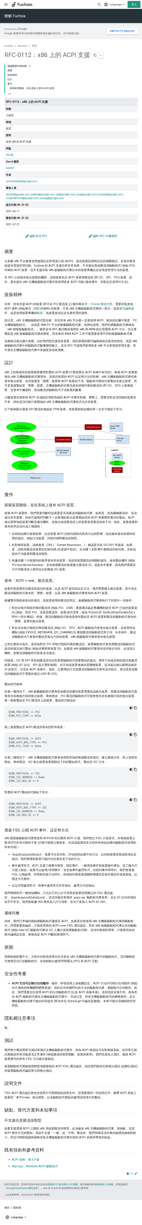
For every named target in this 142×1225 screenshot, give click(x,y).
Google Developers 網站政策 (22, 1188)
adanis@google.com (43, 194)
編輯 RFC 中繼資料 (102, 236)
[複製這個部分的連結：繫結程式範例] (26, 684)
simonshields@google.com (21, 181)
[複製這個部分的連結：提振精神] (25, 295)
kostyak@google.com (110, 194)
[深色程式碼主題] (131, 708)
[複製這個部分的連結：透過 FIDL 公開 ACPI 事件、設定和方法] (72, 830)
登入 (134, 4)
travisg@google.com (52, 198)
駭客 (40, 313)
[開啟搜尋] (99, 4)
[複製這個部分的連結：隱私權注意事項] (39, 1018)
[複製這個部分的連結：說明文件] (25, 1084)
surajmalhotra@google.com (22, 198)
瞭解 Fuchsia (14, 16)
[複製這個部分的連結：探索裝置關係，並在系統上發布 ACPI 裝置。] (81, 505)
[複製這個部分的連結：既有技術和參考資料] (47, 1150)
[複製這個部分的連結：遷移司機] (23, 913)
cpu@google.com (86, 194)
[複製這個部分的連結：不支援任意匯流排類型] (45, 1121)
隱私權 (17, 1207)
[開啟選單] (6, 4)
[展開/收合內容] (29, 66)
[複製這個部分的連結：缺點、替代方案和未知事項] (61, 1110)
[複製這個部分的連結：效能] (17, 947)
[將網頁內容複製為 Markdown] (95, 55)
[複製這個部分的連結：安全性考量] (30, 974)
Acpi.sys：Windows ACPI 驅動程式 (35, 1166)
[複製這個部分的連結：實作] (17, 495)
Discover (22, 45)
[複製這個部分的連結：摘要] (17, 252)
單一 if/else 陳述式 (96, 304)
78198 (9, 154)
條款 (7, 1207)
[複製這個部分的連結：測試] (17, 1041)
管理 (34, 45)
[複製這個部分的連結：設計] (17, 363)
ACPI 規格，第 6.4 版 (25, 1159)
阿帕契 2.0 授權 (105, 1184)
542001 (10, 168)
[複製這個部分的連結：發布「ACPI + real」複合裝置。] (60, 581)
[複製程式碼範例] (135, 708)
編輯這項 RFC (36, 236)
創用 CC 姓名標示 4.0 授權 (64, 1184)
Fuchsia (8, 45)
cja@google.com (65, 194)
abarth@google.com (18, 194)
